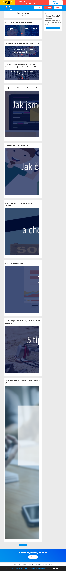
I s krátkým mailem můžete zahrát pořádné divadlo (22, 43)
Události (45, 564)
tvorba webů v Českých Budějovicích (37, 568)
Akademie (38, 7)
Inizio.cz (11, 568)
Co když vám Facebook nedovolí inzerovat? (19, 22)
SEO (15, 564)
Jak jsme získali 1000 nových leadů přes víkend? (21, 88)
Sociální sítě (31, 564)
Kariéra (58, 7)
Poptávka (48, 7)
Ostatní (50, 564)
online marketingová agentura (21, 568)
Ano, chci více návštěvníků (53, 28)
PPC (19, 564)
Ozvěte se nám (33, 557)
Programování (38, 564)
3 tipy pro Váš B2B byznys (14, 263)
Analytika (24, 564)
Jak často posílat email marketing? (16, 145)
